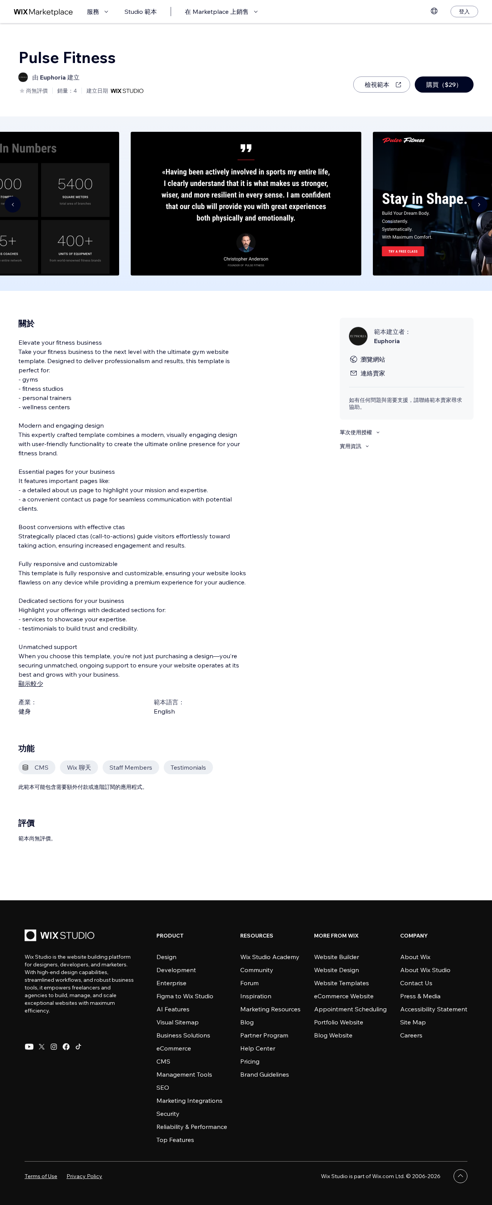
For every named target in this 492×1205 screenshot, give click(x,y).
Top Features (175, 1140)
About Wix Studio (425, 970)
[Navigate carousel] (13, 204)
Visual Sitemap (177, 1022)
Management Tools (184, 1074)
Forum (249, 983)
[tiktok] (78, 1046)
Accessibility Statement (433, 1009)
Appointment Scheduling (350, 1009)
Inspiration (255, 996)
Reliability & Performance (191, 1126)
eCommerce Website (344, 996)
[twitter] (41, 1046)
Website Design (336, 970)
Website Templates (341, 983)
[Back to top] (460, 1176)
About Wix (415, 957)
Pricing (249, 1061)
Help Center (257, 1048)
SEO (162, 1087)
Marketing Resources (270, 1009)
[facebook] (66, 1046)
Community (256, 970)
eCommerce (173, 1048)
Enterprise (171, 983)
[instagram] (53, 1046)
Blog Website (333, 1035)
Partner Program (264, 1035)
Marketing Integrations (189, 1100)
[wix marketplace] (43, 11)
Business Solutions (183, 1035)
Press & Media (420, 996)
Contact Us (416, 983)
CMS (163, 1061)
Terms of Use (41, 1176)
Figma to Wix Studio (184, 996)
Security (168, 1113)
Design (166, 957)
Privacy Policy (84, 1176)
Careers (411, 1035)
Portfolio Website (338, 1022)
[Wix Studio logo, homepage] (61, 936)
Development (176, 970)
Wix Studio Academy (269, 957)
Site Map (413, 1022)
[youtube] (29, 1046)
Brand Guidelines (264, 1074)
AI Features (172, 1009)
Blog (247, 1022)
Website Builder (336, 957)
